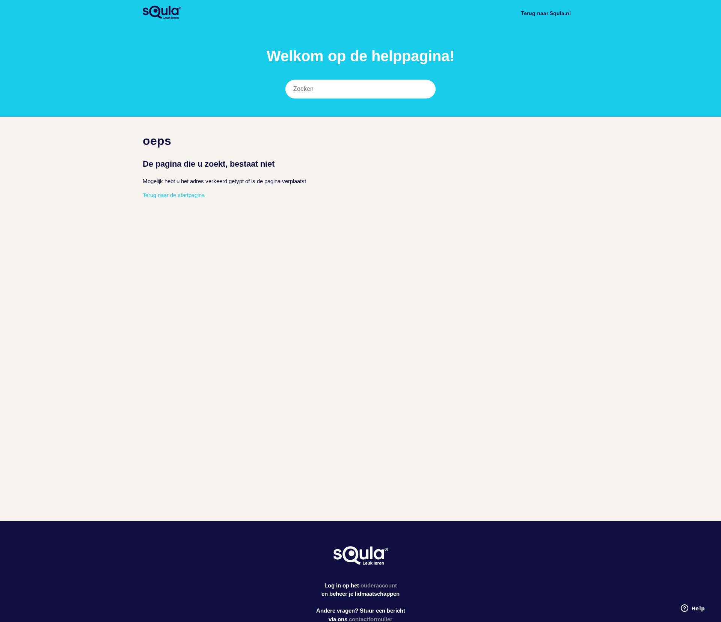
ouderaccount (378, 585)
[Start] (162, 17)
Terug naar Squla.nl (546, 13)
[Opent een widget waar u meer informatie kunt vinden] (692, 608)
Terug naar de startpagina (174, 195)
